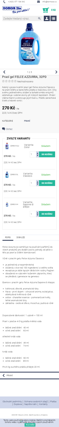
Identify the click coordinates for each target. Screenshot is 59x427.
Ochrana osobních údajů (36, 401)
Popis (8, 237)
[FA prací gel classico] (7, 174)
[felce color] (7, 145)
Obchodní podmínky (12, 401)
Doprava (18, 404)
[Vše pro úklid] (16, 10)
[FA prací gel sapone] (7, 204)
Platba (53, 401)
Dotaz (9, 129)
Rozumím (30, 425)
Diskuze (21, 237)
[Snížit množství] (37, 155)
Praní (27, 121)
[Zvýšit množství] (37, 152)
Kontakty (43, 404)
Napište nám (30, 404)
